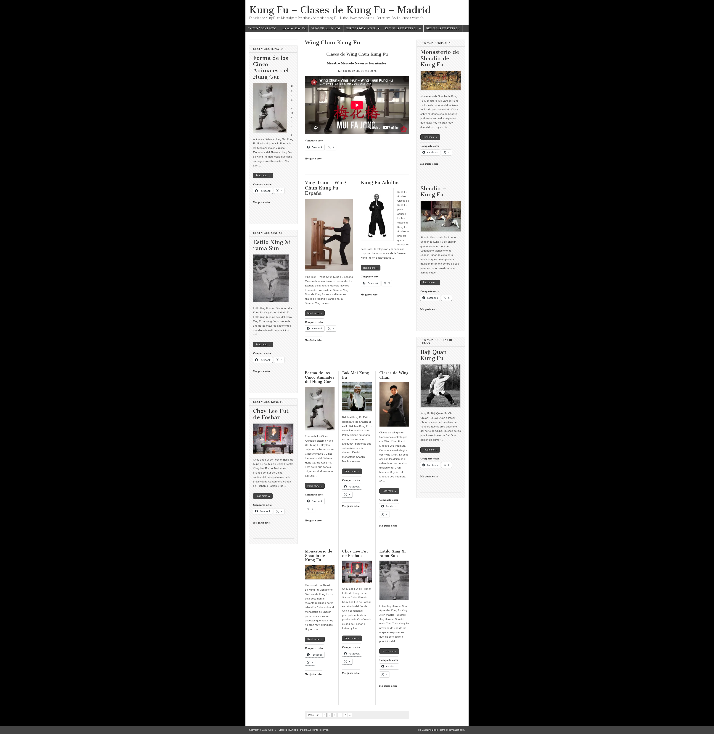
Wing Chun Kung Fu (332, 42)
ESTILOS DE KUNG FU (361, 28)
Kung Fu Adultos (380, 182)
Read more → (314, 313)
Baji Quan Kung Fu (433, 355)
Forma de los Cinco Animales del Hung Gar (319, 377)
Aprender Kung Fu (293, 28)
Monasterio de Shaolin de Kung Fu (318, 555)
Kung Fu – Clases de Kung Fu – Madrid (340, 10)
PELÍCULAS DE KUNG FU (442, 28)
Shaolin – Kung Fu (433, 191)
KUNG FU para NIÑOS (325, 28)
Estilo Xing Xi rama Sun (392, 553)
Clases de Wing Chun (394, 375)
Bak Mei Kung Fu (355, 375)
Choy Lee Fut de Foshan (355, 553)
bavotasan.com (456, 730)
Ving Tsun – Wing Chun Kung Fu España (325, 188)
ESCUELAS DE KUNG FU (401, 28)
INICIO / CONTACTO (262, 28)
